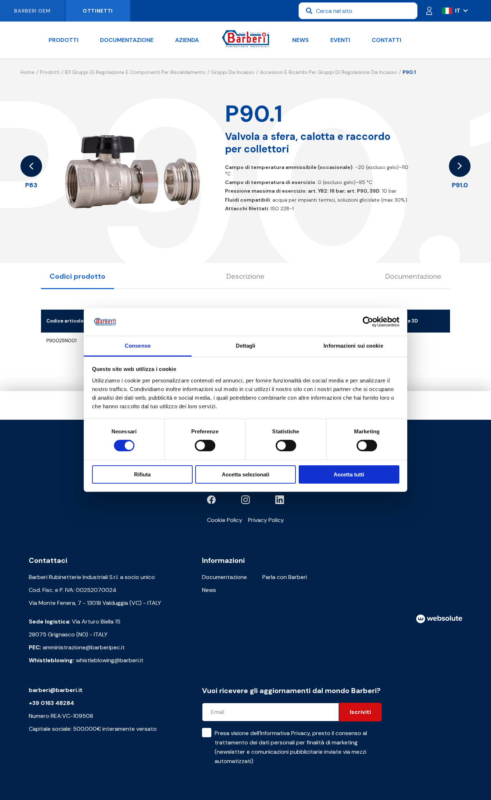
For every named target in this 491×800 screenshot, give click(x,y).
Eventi (340, 40)
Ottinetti (98, 11)
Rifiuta (142, 474)
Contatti (386, 40)
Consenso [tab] (138, 346)
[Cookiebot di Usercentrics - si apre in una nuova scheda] (367, 321)
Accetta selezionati (245, 474)
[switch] (205, 445)
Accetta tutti (349, 474)
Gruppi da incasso (232, 72)
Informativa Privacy (285, 733)
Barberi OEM (32, 11)
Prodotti (63, 40)
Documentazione (126, 40)
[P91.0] (460, 166)
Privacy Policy (266, 520)
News (300, 40)
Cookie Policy (224, 520)
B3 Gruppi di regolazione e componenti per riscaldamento (135, 72)
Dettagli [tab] (246, 346)
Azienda (187, 40)
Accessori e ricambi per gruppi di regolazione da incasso (328, 72)
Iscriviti (360, 712)
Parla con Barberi (284, 577)
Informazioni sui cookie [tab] (353, 346)
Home (27, 72)
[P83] (31, 166)
